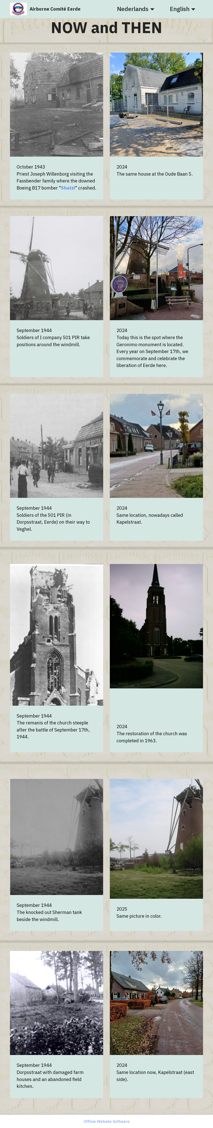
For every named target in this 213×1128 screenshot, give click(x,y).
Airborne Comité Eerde (55, 9)
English (179, 9)
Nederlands (133, 9)
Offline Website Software (107, 1121)
